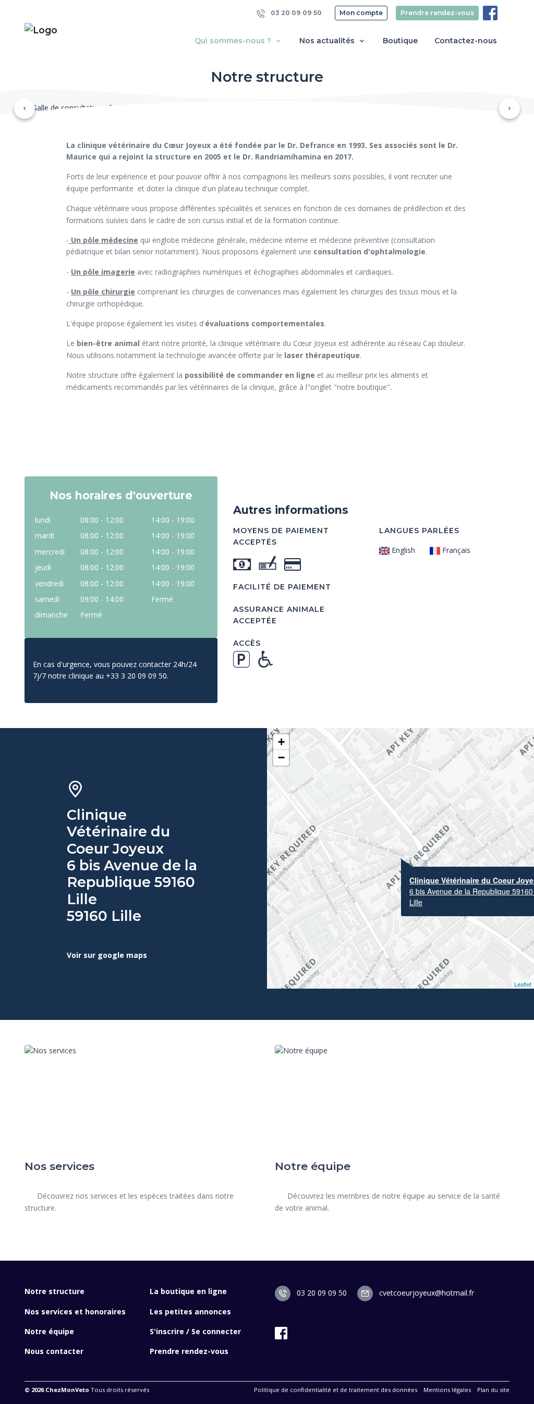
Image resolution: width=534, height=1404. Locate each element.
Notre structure (54, 1291)
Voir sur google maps (107, 955)
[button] (24, 108)
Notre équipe (49, 1331)
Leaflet (522, 984)
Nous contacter (54, 1351)
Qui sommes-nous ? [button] (234, 40)
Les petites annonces (190, 1311)
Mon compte (361, 13)
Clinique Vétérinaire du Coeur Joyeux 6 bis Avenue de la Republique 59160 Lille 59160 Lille (132, 866)
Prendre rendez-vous (437, 13)
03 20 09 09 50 (295, 13)
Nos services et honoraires (75, 1311)
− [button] (281, 757)
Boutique (400, 40)
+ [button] (281, 741)
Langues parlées (419, 530)
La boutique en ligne (188, 1291)
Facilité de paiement (282, 587)
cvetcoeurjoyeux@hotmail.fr (425, 1293)
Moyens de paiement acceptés (281, 536)
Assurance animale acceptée (279, 615)
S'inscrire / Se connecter (195, 1331)
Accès (247, 643)
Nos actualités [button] (328, 40)
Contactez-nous (465, 40)
